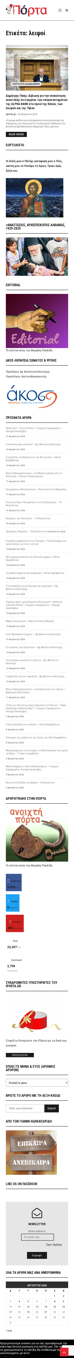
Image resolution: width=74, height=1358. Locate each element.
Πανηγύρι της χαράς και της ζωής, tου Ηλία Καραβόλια (36, 737)
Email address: (37, 1231)
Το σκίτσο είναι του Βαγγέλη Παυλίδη (29, 350)
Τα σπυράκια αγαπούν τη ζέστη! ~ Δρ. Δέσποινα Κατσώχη (32, 662)
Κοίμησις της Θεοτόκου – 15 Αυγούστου (28, 518)
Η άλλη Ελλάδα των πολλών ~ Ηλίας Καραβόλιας (33, 724)
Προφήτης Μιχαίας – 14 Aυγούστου (26, 531)
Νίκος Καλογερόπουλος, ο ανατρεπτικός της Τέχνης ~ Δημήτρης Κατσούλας (36, 691)
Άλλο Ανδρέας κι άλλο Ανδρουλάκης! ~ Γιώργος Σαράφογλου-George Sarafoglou (32, 768)
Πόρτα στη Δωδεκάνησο (26, 84)
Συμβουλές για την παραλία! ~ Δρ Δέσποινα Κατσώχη (35, 676)
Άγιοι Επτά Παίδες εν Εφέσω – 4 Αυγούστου (30, 782)
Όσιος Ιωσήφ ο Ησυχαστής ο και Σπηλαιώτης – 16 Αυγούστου (34, 504)
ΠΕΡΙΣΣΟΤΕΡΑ (20, 1055)
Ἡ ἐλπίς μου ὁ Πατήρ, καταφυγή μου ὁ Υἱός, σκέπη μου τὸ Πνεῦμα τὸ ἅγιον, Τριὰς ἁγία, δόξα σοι (34, 166)
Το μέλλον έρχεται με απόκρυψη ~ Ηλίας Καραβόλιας (35, 573)
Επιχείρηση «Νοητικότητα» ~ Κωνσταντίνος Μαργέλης (36, 489)
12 (28, 1306)
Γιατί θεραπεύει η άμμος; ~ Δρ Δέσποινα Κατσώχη (33, 634)
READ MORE (16, 134)
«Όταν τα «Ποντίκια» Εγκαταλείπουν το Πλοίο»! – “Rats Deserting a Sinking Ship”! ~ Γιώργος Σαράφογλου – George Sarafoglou (36, 708)
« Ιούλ (9, 1330)
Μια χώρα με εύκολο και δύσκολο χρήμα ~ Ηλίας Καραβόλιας (33, 558)
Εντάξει (5, 1356)
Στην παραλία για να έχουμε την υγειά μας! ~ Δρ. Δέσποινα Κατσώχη (32, 587)
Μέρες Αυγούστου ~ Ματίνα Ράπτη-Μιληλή (30, 621)
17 (10, 1312)
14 (45, 1306)
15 (54, 1306)
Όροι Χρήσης (54, 1244)
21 (45, 1312)
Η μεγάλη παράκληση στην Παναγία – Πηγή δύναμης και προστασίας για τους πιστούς (36, 542)
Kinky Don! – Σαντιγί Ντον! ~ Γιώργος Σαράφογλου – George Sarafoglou (34, 430)
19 (28, 1312)
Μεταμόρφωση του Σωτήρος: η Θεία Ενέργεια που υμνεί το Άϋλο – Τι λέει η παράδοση (37, 752)
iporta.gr (11, 114)
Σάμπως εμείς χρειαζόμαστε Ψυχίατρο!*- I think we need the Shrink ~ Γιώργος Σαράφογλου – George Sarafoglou (34, 605)
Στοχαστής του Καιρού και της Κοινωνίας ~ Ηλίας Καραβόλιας (33, 459)
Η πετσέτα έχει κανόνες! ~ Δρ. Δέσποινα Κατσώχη (33, 444)
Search (51, 1108)
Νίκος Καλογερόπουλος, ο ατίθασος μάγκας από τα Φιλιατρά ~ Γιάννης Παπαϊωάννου (34, 475)
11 (19, 1306)
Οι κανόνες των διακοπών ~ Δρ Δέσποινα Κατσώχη (34, 647)
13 (37, 1306)
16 (63, 1306)
